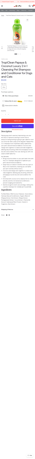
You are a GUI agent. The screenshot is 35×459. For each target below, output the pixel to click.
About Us (23, 10)
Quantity (3, 111)
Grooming (12, 10)
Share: (3, 215)
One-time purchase (11, 96)
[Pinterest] (9, 215)
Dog (2, 10)
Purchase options (7, 92)
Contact (30, 10)
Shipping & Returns (7, 209)
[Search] (29, 6)
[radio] (3, 96)
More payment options (17, 129)
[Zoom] (27, 20)
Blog (18, 10)
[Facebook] (7, 215)
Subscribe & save (13, 101)
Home (2, 15)
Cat (6, 10)
